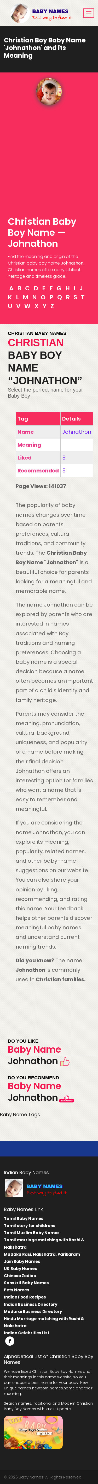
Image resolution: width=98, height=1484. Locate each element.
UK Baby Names (20, 1268)
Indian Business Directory (30, 1304)
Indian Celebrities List (26, 1333)
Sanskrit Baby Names (26, 1283)
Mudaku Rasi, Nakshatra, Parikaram (42, 1254)
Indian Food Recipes (25, 1297)
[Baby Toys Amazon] (33, 1432)
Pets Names (16, 1290)
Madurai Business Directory (33, 1311)
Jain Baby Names (22, 1261)
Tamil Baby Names (23, 1218)
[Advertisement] (49, 157)
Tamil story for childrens (29, 1225)
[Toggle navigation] (88, 13)
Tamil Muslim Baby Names (32, 1233)
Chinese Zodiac (20, 1275)
